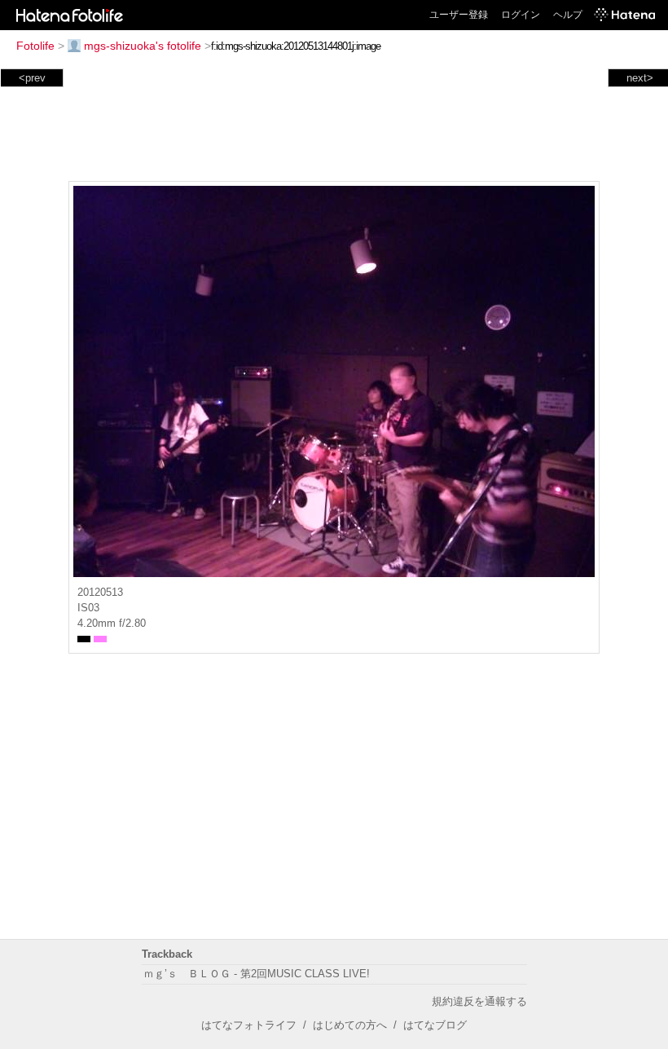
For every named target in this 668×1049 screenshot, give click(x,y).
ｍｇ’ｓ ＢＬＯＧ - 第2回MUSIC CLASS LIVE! (256, 973)
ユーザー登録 (458, 14)
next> (639, 78)
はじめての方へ (350, 1025)
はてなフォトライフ (249, 1025)
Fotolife (35, 45)
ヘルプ (567, 14)
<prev (32, 78)
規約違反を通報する (479, 1001)
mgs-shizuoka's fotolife (142, 45)
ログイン (520, 14)
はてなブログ (435, 1025)
